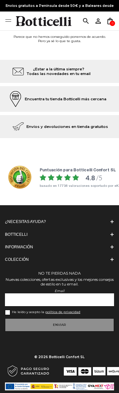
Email (59, 291)
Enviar (59, 325)
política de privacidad (62, 312)
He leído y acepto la (46, 312)
